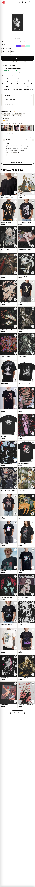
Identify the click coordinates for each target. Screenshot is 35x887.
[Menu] (33, 2)
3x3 (3, 51)
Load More (17, 713)
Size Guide (8, 48)
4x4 (8, 51)
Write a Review (30, 133)
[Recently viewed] (19, 2)
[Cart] (29, 2)
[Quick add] (15, 192)
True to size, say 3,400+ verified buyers (12, 54)
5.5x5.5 (13, 51)
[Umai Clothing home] (3, 2)
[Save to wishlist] (15, 174)
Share (26, 41)
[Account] (22, 2)
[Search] (15, 2)
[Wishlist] (26, 2)
